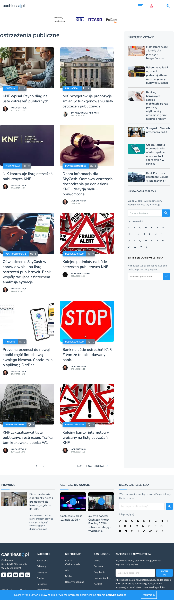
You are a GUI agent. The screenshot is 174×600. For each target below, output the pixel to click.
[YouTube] (15, 575)
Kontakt (98, 584)
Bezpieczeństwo (74, 254)
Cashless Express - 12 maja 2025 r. (72, 518)
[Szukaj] (169, 6)
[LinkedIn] (21, 575)
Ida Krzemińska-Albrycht (85, 113)
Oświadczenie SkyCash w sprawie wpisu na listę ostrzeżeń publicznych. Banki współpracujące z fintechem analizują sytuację (27, 272)
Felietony (41, 566)
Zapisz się (164, 573)
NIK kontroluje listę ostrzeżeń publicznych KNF (28, 176)
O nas (97, 560)
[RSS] (27, 575)
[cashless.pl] (13, 6)
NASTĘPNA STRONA (90, 466)
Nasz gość (42, 572)
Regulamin (99, 572)
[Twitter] (9, 575)
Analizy (40, 578)
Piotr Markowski (80, 273)
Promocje (8, 485)
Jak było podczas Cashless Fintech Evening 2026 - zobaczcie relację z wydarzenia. (99, 523)
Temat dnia (42, 560)
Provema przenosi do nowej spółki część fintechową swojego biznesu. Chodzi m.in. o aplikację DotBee (28, 357)
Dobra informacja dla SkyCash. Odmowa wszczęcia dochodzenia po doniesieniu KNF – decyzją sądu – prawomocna (88, 184)
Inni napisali (72, 88)
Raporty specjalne (74, 582)
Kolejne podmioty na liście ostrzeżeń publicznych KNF (85, 264)
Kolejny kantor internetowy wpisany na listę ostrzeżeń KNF (86, 437)
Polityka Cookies (102, 578)
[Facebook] (3, 575)
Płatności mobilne (75, 166)
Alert (68, 570)
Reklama (98, 566)
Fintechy (10, 88)
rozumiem (149, 595)
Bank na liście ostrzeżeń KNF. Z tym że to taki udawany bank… (87, 354)
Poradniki (42, 584)
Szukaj (68, 576)
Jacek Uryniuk (19, 107)
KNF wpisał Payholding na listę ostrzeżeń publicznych (25, 99)
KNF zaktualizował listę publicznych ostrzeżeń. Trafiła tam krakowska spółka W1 (28, 437)
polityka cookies (116, 595)
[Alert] (152, 6)
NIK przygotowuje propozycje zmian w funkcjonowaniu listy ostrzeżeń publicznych (88, 101)
